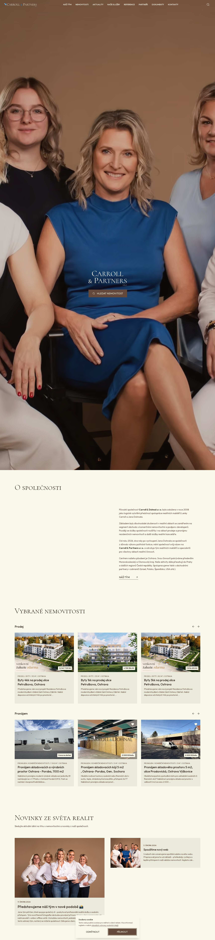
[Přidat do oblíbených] (69, 637)
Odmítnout (93, 931)
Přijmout (122, 931)
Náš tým (124, 577)
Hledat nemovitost (110, 293)
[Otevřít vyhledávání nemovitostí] (208, 4)
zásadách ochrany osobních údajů (105, 925)
